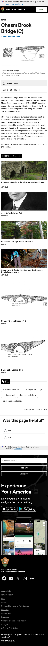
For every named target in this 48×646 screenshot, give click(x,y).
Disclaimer (5, 617)
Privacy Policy (7, 595)
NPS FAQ (4, 610)
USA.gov (4, 624)
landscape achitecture (12, 401)
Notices (4, 602)
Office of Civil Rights (9, 628)
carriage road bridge (33, 389)
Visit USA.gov (8, 640)
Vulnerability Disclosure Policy (13, 621)
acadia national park (12, 389)
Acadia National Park (10, 37)
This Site (24, 468)
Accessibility (6, 591)
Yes (9, 430)
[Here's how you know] (24, 3)
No (9, 437)
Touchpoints (18, 448)
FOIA (3, 599)
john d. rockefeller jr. (27, 395)
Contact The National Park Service (15, 606)
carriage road (9, 395)
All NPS (24, 474)
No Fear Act (6, 613)
